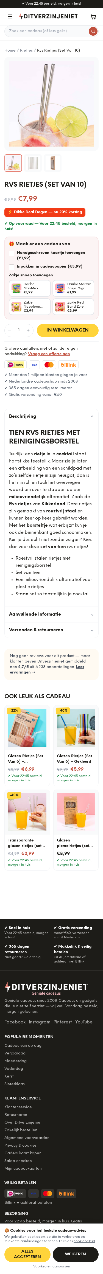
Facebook (15, 1022)
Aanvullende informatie (51, 614)
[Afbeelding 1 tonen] (13, 163)
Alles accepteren (27, 1254)
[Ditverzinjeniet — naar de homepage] (48, 16)
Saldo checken (18, 1161)
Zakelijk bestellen (20, 1130)
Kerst (9, 1076)
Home (10, 51)
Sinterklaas (14, 1084)
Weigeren (75, 1254)
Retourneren (15, 1115)
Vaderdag (13, 1069)
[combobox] (51, 31)
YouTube (84, 1022)
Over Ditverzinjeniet (23, 1123)
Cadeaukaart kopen (22, 1153)
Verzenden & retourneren (51, 630)
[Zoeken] (93, 31)
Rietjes (26, 51)
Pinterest (63, 1022)
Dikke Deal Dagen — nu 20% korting (45, 212)
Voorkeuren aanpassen (51, 1266)
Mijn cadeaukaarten (23, 1169)
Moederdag (15, 1061)
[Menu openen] (9, 16)
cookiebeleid (84, 1241)
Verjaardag (15, 1053)
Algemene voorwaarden (26, 1138)
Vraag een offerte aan (49, 354)
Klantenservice (18, 1107)
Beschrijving (51, 416)
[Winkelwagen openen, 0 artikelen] (93, 16)
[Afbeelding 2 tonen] (33, 163)
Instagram (39, 1022)
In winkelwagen (67, 330)
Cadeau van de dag (22, 1046)
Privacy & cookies (20, 1146)
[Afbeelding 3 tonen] (53, 163)
